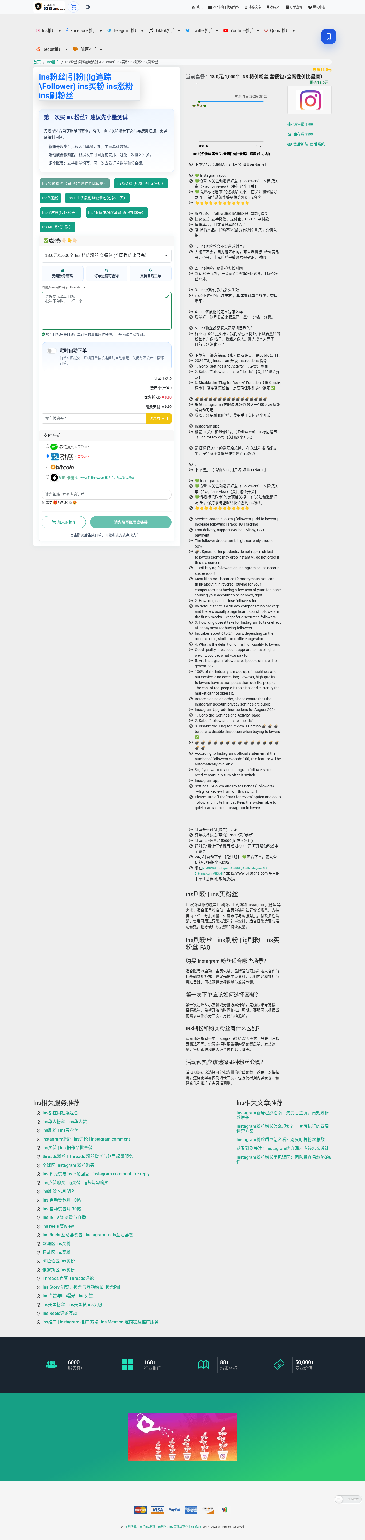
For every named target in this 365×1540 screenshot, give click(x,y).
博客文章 (254, 7)
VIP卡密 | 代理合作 (225, 7)
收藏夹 (274, 7)
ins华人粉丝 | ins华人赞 (64, 1121)
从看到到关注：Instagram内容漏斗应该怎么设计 (282, 1148)
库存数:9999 (303, 134)
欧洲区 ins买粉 (56, 1243)
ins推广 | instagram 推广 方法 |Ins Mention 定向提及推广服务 (100, 1322)
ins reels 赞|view (58, 1226)
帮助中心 (319, 7)
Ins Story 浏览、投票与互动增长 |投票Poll (81, 1287)
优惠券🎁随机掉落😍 (59, 502)
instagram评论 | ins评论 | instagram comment (86, 1139)
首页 (199, 7)
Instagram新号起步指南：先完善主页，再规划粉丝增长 (282, 1115)
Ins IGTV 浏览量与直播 (64, 1217)
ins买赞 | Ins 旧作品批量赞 (67, 1147)
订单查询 (295, 7)
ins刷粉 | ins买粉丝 (60, 1130)
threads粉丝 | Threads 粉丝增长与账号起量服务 (87, 1156)
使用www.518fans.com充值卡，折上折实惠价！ (106, 477)
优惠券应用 (158, 418)
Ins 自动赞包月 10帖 (61, 1200)
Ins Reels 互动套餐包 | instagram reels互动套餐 (87, 1234)
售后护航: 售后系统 (309, 144)
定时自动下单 (73, 350)
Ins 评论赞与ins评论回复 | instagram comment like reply (96, 1173)
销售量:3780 (303, 124)
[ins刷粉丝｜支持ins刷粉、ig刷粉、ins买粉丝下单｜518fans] (49, 7)
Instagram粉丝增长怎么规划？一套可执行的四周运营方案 (282, 1129)
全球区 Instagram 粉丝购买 (68, 1165)
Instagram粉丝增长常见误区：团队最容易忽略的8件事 (283, 1160)
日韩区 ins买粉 (56, 1252)
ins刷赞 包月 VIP (58, 1191)
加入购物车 (66, 522)
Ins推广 (53, 62)
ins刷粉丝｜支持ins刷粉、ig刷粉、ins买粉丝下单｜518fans (163, 1527)
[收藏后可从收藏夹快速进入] (328, 36)
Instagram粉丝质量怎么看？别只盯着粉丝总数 (280, 1139)
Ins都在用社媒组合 (60, 1112)
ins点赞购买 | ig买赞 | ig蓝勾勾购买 (75, 1182)
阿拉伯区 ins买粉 (58, 1261)
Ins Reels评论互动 (59, 1313)
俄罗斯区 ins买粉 (58, 1269)
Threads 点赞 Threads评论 (68, 1278)
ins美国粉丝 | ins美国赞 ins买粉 (72, 1304)
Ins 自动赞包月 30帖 (61, 1208)
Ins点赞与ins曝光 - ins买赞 (67, 1295)
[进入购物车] (73, 7)
